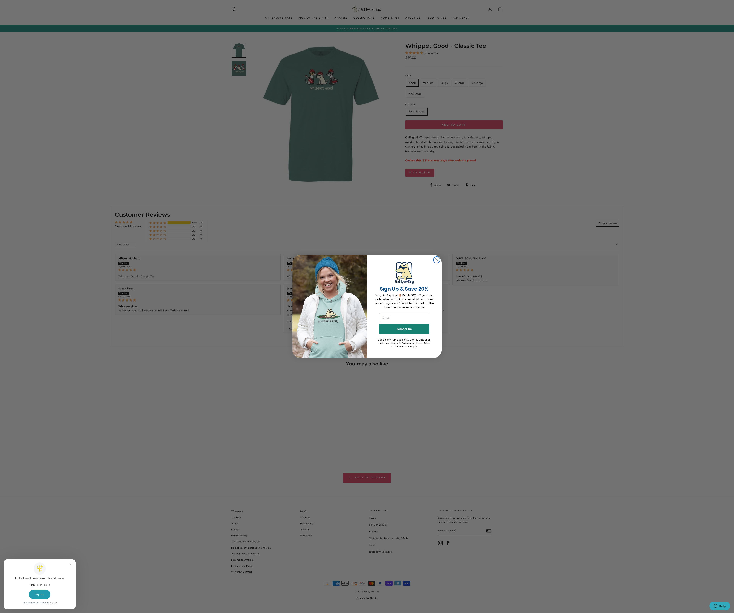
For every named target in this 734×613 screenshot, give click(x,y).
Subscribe (404, 329)
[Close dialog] (436, 260)
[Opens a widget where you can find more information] (719, 606)
